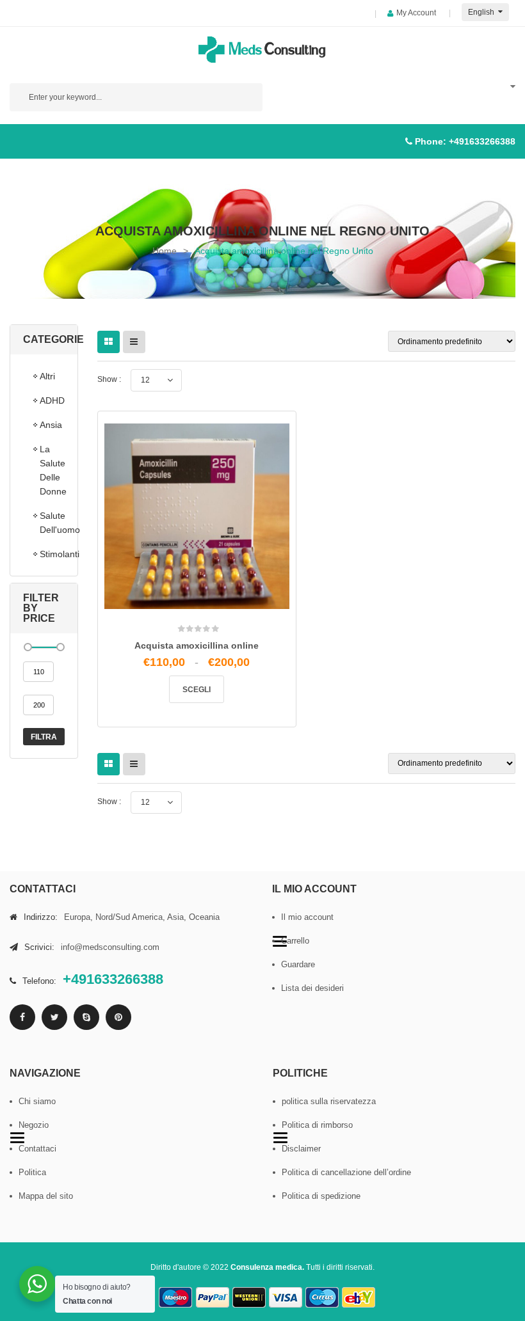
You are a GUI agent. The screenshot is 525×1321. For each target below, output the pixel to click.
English (482, 12)
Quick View (227, 602)
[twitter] (54, 1017)
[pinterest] (118, 1017)
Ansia (51, 425)
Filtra (44, 736)
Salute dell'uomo (52, 522)
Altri (47, 376)
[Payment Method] (176, 1297)
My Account (416, 12)
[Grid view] (108, 342)
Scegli (196, 689)
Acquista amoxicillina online (196, 645)
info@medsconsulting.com (110, 947)
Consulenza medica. (267, 1267)
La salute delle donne (52, 470)
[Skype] (86, 1017)
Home (164, 251)
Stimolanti (52, 554)
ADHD (52, 400)
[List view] (134, 342)
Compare (200, 597)
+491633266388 (482, 141)
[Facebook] (22, 1017)
